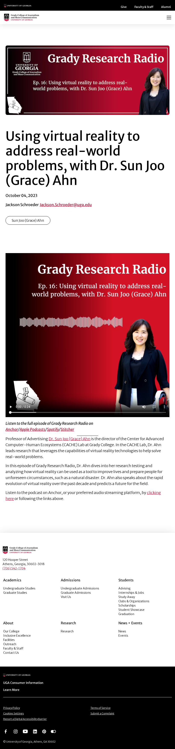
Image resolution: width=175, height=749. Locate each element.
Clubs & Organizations (133, 601)
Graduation (126, 614)
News (122, 631)
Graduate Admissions (76, 593)
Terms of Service (100, 707)
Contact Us (11, 653)
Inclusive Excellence (17, 636)
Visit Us (66, 597)
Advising (124, 588)
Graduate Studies (15, 593)
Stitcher (67, 429)
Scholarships (127, 605)
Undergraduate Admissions (80, 588)
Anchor (12, 429)
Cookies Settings (13, 713)
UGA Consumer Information (23, 683)
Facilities (9, 640)
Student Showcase (131, 610)
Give (124, 7)
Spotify (53, 429)
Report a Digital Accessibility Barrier (25, 719)
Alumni (166, 7)
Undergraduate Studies (19, 588)
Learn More (11, 690)
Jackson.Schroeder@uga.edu (66, 204)
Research (67, 631)
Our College (11, 631)
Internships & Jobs (131, 593)
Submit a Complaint (102, 713)
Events (123, 636)
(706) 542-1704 (14, 568)
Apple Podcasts (32, 429)
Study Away (126, 597)
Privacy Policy (11, 707)
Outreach (9, 644)
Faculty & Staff (143, 7)
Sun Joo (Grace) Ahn (28, 220)
